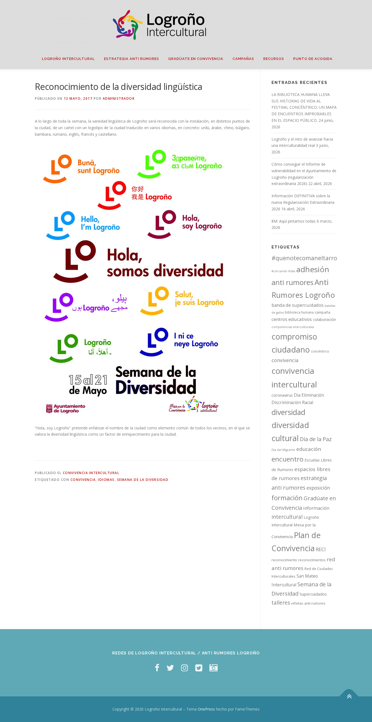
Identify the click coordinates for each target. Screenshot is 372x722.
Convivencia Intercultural (91, 473)
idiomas (106, 479)
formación (287, 497)
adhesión (312, 269)
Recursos (273, 59)
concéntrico (320, 351)
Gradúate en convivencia (195, 59)
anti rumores (292, 282)
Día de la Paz (316, 439)
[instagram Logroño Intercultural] (184, 667)
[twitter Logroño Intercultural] (170, 667)
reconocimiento (284, 559)
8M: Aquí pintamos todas (294, 221)
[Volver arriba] (349, 696)
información (316, 508)
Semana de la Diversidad (143, 479)
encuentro (287, 458)
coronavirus (282, 395)
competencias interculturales (293, 327)
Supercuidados (313, 594)
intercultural (287, 516)
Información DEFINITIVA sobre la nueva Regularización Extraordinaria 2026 (303, 202)
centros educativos (292, 319)
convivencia (83, 479)
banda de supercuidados (298, 305)
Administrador (119, 98)
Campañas (243, 59)
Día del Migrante (283, 450)
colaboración (324, 319)
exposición (318, 487)
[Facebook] (157, 667)
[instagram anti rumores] (213, 667)
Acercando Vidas (283, 271)
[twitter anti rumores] (198, 667)
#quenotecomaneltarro (304, 258)
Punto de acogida (313, 59)
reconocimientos (312, 559)
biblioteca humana (299, 312)
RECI (321, 549)
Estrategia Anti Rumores (131, 59)
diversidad (288, 412)
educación (308, 449)
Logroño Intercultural (68, 59)
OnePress (206, 709)
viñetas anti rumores (308, 603)
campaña (322, 312)
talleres (281, 602)
